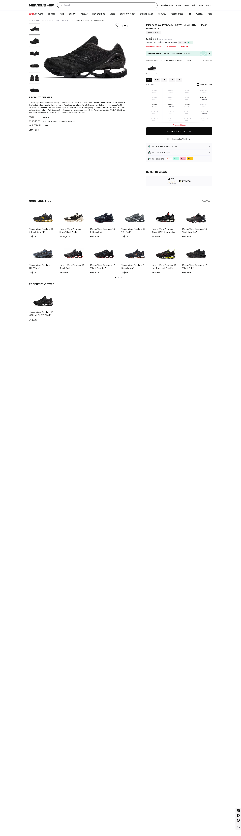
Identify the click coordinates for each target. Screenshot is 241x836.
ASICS (112, 14)
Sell (193, 5)
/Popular (36, 14)
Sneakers (40, 20)
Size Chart (150, 84)
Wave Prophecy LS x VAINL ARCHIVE (59, 121)
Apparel (162, 14)
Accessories (177, 14)
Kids (210, 14)
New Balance (98, 14)
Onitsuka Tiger (127, 14)
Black (46, 125)
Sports (51, 14)
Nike (62, 14)
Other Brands (146, 14)
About (178, 5)
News (186, 5)
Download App (167, 5)
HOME (31, 20)
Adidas (84, 14)
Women (199, 14)
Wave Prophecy (62, 20)
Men (190, 14)
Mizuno (50, 20)
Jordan (72, 14)
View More (34, 130)
